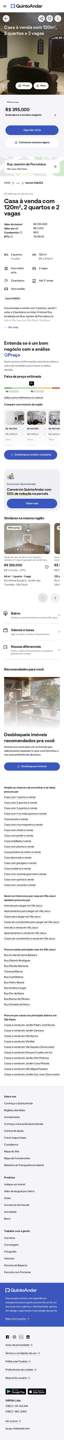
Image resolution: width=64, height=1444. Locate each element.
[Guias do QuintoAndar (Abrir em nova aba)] (21, 1337)
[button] (32, 615)
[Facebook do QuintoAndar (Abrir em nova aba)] (7, 1337)
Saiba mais (32, 503)
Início (7, 183)
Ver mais (13, 327)
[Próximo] (55, 598)
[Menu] (4, 6)
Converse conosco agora (34, 142)
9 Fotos (26, 86)
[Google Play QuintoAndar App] (15, 1391)
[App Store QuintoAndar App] (37, 1391)
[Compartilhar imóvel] (41, 18)
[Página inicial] (26, 6)
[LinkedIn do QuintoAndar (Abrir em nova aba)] (28, 1337)
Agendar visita (32, 130)
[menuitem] (10, 183)
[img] (27, 538)
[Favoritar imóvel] (49, 18)
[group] (27, 556)
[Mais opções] (57, 18)
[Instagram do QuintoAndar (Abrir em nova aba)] (14, 1337)
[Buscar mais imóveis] (6, 18)
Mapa (43, 86)
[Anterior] (43, 598)
